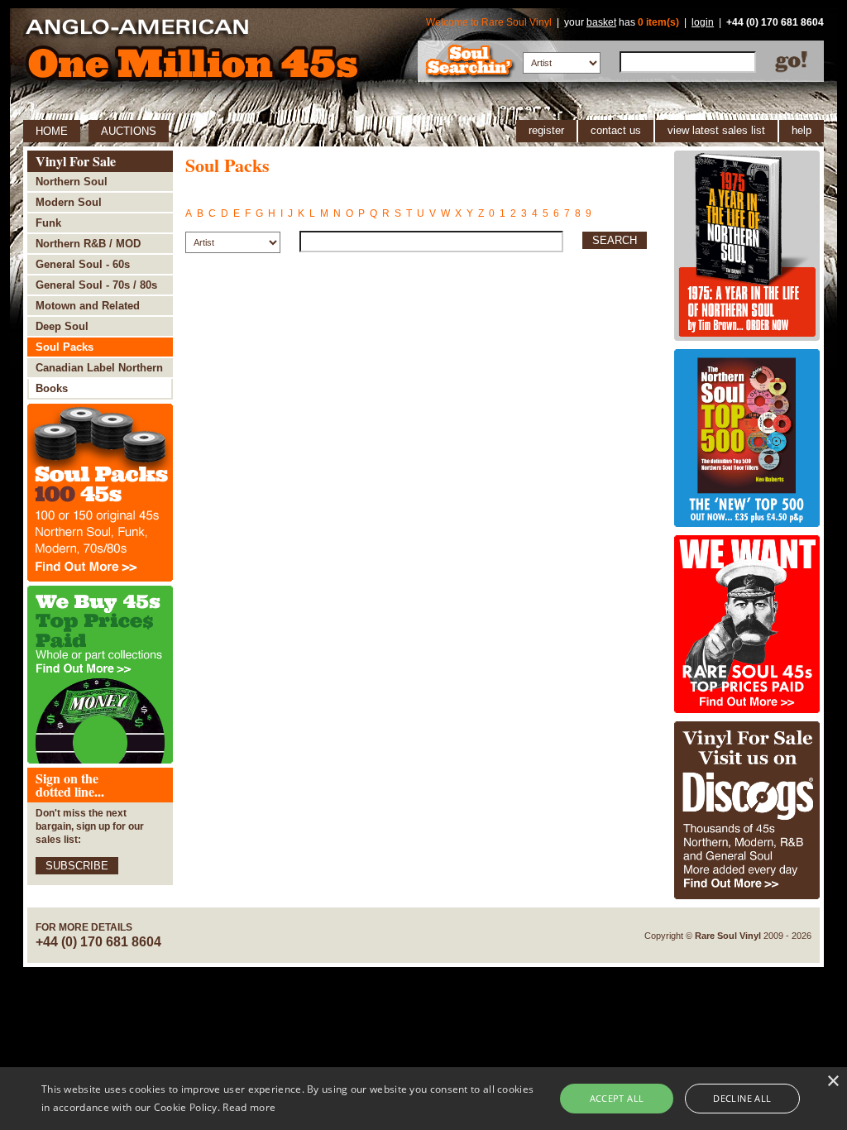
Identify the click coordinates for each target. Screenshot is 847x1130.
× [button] (832, 1081)
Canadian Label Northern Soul (99, 370)
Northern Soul (72, 181)
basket (601, 22)
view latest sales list (716, 130)
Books (52, 388)
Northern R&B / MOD (88, 243)
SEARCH (614, 240)
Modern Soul (69, 202)
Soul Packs (64, 347)
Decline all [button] (742, 1098)
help (801, 130)
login (702, 22)
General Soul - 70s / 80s (96, 285)
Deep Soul (62, 326)
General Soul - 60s (83, 264)
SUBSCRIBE (76, 865)
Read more (249, 1107)
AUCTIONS (128, 131)
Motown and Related (88, 305)
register (546, 130)
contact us (616, 130)
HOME (52, 131)
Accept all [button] (617, 1098)
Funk (48, 223)
